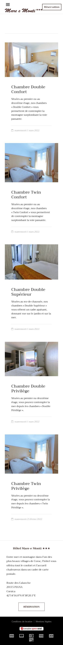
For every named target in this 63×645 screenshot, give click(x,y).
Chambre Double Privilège (28, 388)
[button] (8, 4)
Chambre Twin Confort (26, 194)
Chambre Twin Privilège (26, 486)
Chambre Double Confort (28, 89)
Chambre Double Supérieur (28, 292)
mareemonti (21, 130)
